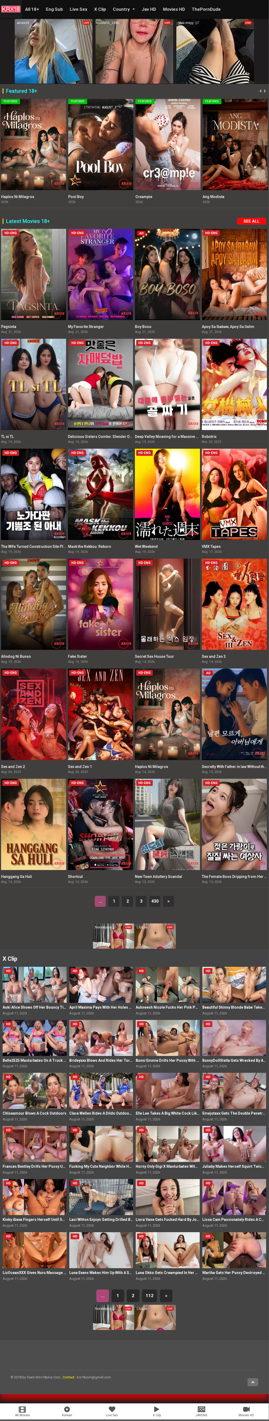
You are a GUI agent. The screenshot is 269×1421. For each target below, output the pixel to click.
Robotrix (209, 436)
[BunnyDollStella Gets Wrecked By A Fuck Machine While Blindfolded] (234, 1038)
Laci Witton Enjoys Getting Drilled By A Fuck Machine (114, 1219)
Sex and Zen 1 (80, 767)
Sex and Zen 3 (214, 656)
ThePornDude (206, 9)
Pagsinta (8, 327)
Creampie (9, 197)
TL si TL (7, 436)
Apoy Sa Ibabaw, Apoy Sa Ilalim (228, 327)
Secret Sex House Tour (154, 656)
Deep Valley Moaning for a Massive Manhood (173, 436)
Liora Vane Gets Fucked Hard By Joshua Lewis (176, 1219)
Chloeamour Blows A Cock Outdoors (34, 1113)
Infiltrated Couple (217, 197)
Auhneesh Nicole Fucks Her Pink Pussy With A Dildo (180, 1007)
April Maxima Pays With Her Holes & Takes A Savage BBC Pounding (127, 1007)
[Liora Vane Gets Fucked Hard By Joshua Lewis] (168, 1197)
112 (150, 1295)
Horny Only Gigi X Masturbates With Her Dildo (175, 1166)
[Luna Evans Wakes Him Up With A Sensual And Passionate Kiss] (101, 1250)
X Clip (100, 9)
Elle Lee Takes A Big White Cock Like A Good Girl (178, 1113)
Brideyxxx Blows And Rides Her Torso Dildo (107, 1060)
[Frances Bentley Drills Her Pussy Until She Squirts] (35, 1144)
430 (155, 901)
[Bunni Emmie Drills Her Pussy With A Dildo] (168, 1038)
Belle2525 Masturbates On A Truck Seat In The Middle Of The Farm (60, 1060)
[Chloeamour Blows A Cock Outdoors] (35, 1091)
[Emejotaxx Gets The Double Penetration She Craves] (234, 1091)
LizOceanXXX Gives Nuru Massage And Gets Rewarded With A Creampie (65, 1273)
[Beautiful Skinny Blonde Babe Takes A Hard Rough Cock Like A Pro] (234, 985)
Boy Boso (143, 327)
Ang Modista (79, 197)
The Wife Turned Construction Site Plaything (38, 546)
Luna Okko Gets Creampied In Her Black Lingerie (178, 1273)
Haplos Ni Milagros (151, 767)
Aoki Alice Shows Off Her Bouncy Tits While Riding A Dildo (53, 1007)
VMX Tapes (211, 546)
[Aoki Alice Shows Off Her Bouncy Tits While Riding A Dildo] (35, 985)
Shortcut (75, 876)
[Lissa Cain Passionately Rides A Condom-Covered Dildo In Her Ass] (234, 1197)
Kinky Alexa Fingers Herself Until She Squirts (41, 1219)
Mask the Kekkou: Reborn (89, 546)
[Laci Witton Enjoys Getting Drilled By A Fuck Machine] (101, 1197)
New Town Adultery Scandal (158, 876)
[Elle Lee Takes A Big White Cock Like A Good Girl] (168, 1091)
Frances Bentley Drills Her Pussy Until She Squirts (46, 1166)
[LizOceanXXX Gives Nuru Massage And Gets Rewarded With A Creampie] (35, 1250)
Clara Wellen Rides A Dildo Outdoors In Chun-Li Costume (118, 1113)
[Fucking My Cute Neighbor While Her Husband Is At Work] (101, 1144)
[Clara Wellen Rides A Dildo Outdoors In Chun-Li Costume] (101, 1091)
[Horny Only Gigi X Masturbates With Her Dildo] (168, 1144)
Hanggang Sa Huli (16, 876)
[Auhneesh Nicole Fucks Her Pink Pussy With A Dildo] (168, 985)
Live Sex (78, 9)
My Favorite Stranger (86, 327)
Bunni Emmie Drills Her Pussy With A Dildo (172, 1060)
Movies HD (174, 9)
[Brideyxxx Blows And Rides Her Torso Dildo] (101, 1038)
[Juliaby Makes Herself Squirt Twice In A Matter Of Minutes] (234, 1144)
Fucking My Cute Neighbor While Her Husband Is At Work (118, 1166)
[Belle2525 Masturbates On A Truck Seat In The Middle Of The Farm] (35, 1038)
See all (252, 221)
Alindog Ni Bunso (16, 656)
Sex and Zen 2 (13, 767)
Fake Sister (77, 656)
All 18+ (32, 9)
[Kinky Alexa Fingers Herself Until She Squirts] (35, 1197)
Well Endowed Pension (155, 197)
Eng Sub (54, 9)
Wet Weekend (146, 546)
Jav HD (149, 9)
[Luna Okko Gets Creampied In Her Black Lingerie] (168, 1250)
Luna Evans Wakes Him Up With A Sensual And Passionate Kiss (123, 1273)
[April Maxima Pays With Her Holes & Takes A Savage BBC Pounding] (101, 985)
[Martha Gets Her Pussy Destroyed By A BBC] (234, 1250)
